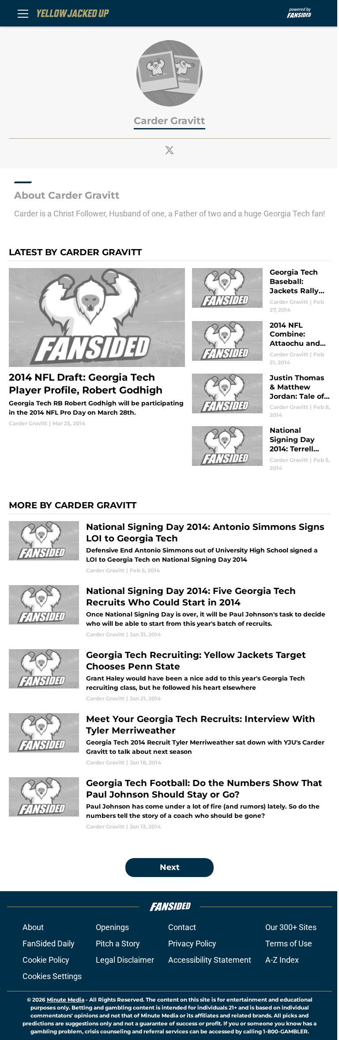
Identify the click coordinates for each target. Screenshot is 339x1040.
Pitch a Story (118, 943)
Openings (112, 927)
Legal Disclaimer (125, 959)
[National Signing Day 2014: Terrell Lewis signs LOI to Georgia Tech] (261, 449)
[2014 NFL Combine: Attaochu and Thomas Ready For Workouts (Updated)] (261, 344)
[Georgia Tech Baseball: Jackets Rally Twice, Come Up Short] (261, 291)
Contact (182, 927)
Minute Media (65, 999)
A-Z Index (282, 959)
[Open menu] (23, 13)
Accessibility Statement (209, 959)
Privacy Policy (192, 943)
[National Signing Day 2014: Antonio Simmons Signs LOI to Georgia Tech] (169, 548)
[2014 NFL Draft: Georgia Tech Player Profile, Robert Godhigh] (97, 347)
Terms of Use (288, 943)
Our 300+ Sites (290, 927)
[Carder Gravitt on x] (169, 150)
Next (170, 867)
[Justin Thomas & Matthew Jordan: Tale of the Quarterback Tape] (261, 396)
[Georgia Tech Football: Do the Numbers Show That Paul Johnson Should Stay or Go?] (169, 804)
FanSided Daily (49, 943)
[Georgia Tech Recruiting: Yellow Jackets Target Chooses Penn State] (169, 676)
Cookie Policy (46, 959)
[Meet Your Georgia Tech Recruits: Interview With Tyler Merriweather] (169, 740)
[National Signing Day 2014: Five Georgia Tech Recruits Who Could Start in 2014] (169, 612)
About (33, 927)
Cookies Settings (52, 976)
